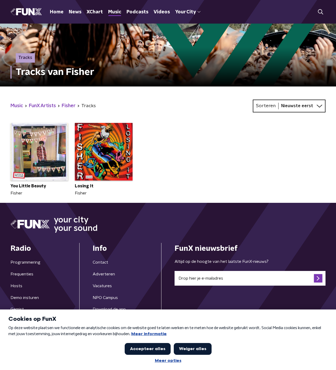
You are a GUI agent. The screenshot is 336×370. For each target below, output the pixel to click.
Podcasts (137, 12)
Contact (100, 262)
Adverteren (104, 274)
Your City (185, 12)
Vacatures (102, 286)
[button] (320, 12)
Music (114, 12)
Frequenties (21, 274)
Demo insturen (24, 298)
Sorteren (266, 106)
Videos (162, 12)
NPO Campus (105, 298)
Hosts (16, 286)
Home (57, 12)
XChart (95, 12)
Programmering (25, 262)
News (75, 12)
